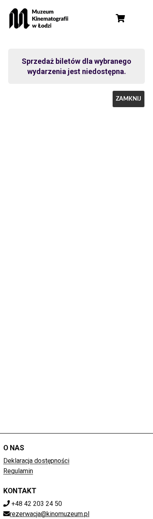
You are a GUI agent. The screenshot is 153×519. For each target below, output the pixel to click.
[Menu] (140, 18)
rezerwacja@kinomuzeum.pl (49, 514)
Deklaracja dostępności (36, 461)
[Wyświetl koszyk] (120, 18)
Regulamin (18, 471)
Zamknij (128, 99)
